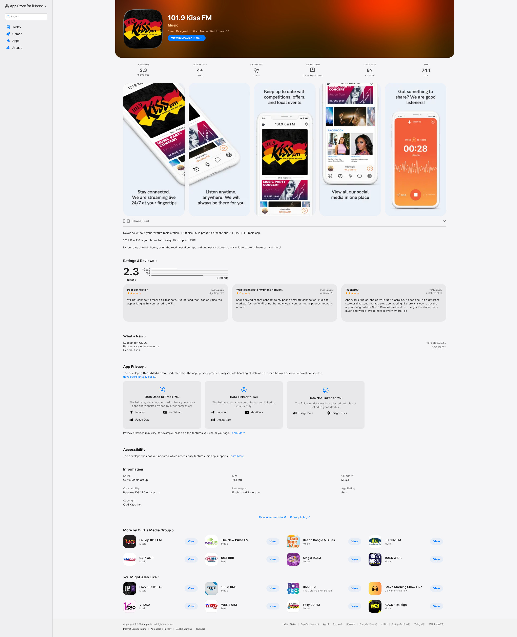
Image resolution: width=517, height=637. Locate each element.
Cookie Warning (184, 629)
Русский (337, 624)
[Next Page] (450, 149)
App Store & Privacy (161, 629)
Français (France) (368, 624)
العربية (326, 624)
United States (289, 624)
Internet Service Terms (134, 629)
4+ (343, 492)
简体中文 (350, 624)
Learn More (238, 433)
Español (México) (310, 624)
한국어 (384, 624)
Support (200, 629)
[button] (26, 27)
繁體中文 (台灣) (436, 624)
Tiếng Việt (419, 624)
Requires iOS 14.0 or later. (139, 492)
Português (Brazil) (401, 624)
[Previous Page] (119, 149)
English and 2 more (244, 492)
